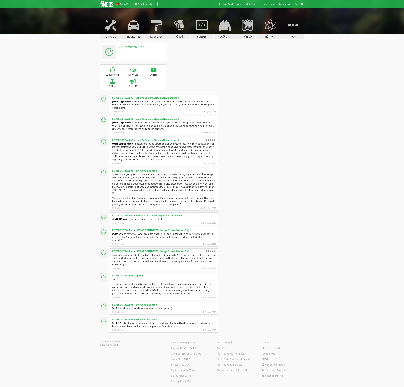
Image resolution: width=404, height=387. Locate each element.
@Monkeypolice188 (122, 101)
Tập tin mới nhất (224, 342)
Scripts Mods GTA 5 (181, 364)
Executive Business (146, 170)
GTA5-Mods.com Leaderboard (231, 370)
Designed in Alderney (110, 341)
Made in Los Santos (109, 344)
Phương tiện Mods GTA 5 (183, 348)
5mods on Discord (273, 375)
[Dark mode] (295, 4)
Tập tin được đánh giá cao (229, 364)
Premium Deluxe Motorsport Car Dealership (159, 215)
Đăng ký (285, 4)
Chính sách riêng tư (271, 348)
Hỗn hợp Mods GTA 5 (182, 381)
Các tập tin (221, 348)
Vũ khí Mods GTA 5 (180, 359)
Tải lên (251, 4)
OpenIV (139, 275)
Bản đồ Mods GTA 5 (181, 375)
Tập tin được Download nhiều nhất (233, 359)
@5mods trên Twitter (274, 364)
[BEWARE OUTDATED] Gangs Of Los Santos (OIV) (162, 230)
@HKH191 (117, 308)
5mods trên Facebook (275, 370)
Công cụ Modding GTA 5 (183, 342)
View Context (119, 111)
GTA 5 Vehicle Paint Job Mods (186, 353)
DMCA (265, 359)
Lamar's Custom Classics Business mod (157, 97)
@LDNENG (117, 233)
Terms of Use (268, 353)
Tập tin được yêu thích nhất (230, 353)
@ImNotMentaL (120, 219)
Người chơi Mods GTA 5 (183, 370)
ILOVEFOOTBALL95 (131, 47)
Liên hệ (265, 342)
